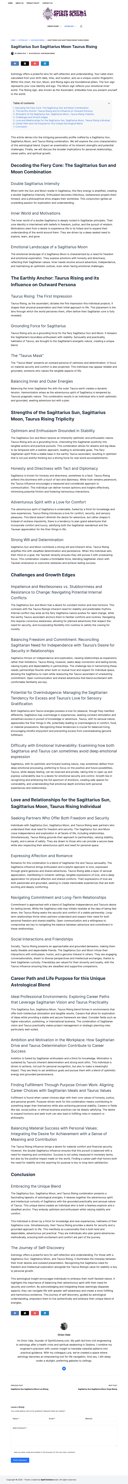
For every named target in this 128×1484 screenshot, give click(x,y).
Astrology (69, 26)
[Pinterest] (35, 63)
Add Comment (20, 1428)
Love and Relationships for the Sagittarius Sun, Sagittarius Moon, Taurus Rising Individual (63, 120)
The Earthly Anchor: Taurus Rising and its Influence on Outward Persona (54, 111)
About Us (20, 3)
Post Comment (20, 1460)
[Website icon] (64, 1368)
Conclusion (21, 126)
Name (16, 1418)
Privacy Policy (33, 3)
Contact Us (47, 3)
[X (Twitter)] (25, 63)
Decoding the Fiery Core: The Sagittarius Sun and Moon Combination (52, 108)
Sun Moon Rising (48, 53)
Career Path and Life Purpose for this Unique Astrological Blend (49, 123)
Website (88, 1418)
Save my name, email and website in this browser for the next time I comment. (45, 1452)
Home (10, 3)
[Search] (81, 26)
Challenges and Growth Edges (32, 117)
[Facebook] (15, 63)
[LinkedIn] (45, 63)
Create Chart (53, 26)
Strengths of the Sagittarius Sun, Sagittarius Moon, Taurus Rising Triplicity (55, 114)
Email (52, 1418)
